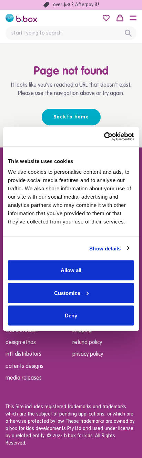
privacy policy (87, 354)
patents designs (24, 366)
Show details (105, 248)
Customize (67, 293)
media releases (24, 378)
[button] (133, 18)
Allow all (71, 270)
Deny (71, 315)
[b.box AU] (21, 18)
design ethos (21, 342)
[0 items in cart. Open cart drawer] (120, 18)
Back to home (71, 117)
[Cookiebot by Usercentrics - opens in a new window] (104, 136)
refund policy (87, 342)
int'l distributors (23, 354)
